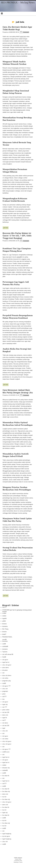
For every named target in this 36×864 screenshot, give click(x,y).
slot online (5, 678)
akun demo (5, 667)
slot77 (4, 720)
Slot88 (4, 657)
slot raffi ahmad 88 (7, 654)
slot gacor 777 (6, 686)
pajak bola (23, 36)
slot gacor (5, 659)
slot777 (4, 607)
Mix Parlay (5, 629)
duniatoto (5, 626)
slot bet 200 (5, 725)
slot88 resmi (5, 752)
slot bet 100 (5, 712)
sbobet (4, 616)
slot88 (4, 644)
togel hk (4, 717)
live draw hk (5, 775)
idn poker (5, 670)
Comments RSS (18, 860)
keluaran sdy (6, 767)
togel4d (4, 618)
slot (3, 673)
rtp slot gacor (6, 836)
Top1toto (4, 651)
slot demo (5, 723)
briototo (4, 624)
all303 (4, 621)
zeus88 (4, 639)
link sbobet (19, 579)
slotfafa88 (5, 646)
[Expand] (2, 13)
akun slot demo (6, 675)
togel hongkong (6, 833)
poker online (5, 709)
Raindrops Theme (18, 862)
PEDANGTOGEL (7, 637)
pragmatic (5, 691)
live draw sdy (6, 791)
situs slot (5, 688)
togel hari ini (5, 662)
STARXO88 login (7, 610)
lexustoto (5, 641)
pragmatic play (6, 680)
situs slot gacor (6, 665)
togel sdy (5, 704)
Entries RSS (18, 859)
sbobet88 (19, 257)
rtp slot (4, 796)
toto (3, 699)
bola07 (4, 634)
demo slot (5, 715)
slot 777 (4, 707)
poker (4, 694)
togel (3, 728)
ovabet (4, 613)
